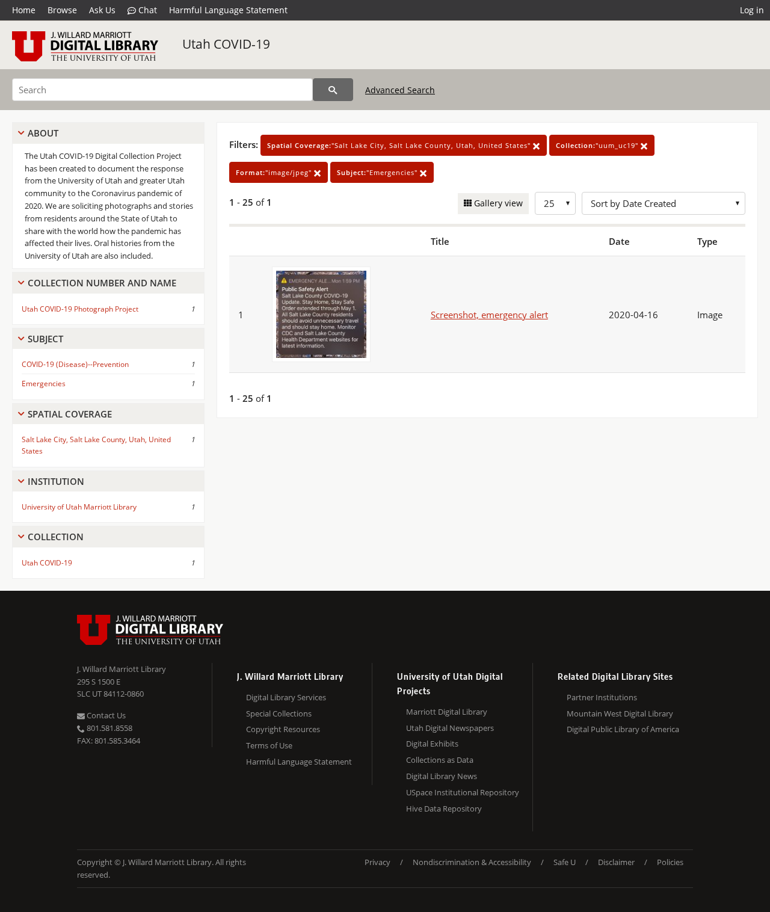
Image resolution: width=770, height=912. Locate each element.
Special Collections (279, 713)
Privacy (377, 862)
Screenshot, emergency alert (489, 315)
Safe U (564, 862)
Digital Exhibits (432, 743)
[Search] (333, 89)
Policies (670, 862)
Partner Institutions (602, 697)
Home (23, 10)
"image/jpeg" (275, 172)
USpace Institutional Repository (462, 792)
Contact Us (105, 715)
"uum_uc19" (598, 145)
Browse (62, 10)
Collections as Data (439, 759)
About (43, 133)
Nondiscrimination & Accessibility (472, 862)
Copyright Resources (283, 729)
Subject (45, 339)
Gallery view (497, 203)
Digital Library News (441, 776)
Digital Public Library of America (623, 729)
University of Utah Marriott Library (79, 507)
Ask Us (102, 10)
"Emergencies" (378, 172)
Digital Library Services (286, 697)
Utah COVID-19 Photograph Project (80, 309)
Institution (56, 481)
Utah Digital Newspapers (450, 728)
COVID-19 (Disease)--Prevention (75, 364)
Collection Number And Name (102, 283)
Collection (56, 537)
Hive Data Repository (444, 808)
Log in (752, 10)
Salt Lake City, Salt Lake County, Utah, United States (96, 445)
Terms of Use (269, 745)
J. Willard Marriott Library (121, 669)
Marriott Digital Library (446, 711)
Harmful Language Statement (228, 10)
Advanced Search (400, 90)
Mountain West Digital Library (620, 713)
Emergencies (44, 383)
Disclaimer (616, 862)
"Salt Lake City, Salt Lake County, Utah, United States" (400, 145)
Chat (146, 10)
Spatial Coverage (70, 414)
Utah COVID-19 (226, 43)
